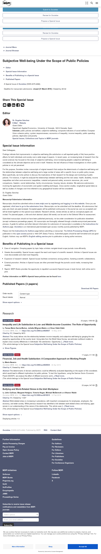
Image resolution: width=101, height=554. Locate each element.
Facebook (56, 477)
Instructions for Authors (24, 231)
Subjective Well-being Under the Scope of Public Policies (57, 344)
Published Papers (13, 79)
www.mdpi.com (41, 203)
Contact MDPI (8, 453)
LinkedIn (55, 474)
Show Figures (9, 348)
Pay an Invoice (9, 446)
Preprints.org (8, 480)
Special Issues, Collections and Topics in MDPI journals (35, 138)
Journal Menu (10, 47)
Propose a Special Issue (50, 21)
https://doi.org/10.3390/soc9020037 (36, 330)
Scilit (5, 484)
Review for (50, 15)
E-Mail (15, 123)
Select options (9, 514)
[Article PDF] (96, 320)
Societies (6, 430)
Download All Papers (89, 288)
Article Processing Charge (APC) (80, 231)
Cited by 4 (7, 367)
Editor (8, 67)
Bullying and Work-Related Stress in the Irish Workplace (30, 389)
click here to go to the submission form (27, 206)
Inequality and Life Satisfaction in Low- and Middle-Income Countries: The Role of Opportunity (49, 324)
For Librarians (57, 453)
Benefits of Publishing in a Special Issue (22, 75)
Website (22, 123)
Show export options (12, 302)
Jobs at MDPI (8, 456)
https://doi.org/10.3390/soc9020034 (36, 365)
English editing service (38, 236)
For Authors (57, 443)
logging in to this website (74, 203)
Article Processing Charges (14, 443)
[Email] (5, 105)
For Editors (56, 450)
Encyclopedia (8, 490)
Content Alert (55, 430)
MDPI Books (8, 477)
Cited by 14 (7, 397)
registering (55, 203)
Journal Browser (11, 50)
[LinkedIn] (14, 105)
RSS (45, 430)
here (59, 276)
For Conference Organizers (63, 463)
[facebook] (18, 105)
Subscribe (8, 525)
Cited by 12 (7, 333)
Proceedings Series (11, 497)
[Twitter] (9, 105)
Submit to (50, 9)
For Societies (57, 459)
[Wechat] (22, 105)
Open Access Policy (11, 450)
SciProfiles (7, 487)
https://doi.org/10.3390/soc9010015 (36, 395)
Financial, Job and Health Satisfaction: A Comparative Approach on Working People (44, 359)
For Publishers (58, 456)
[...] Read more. (67, 341)
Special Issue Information (16, 71)
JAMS (5, 493)
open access (21, 233)
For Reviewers (57, 446)
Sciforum (6, 474)
